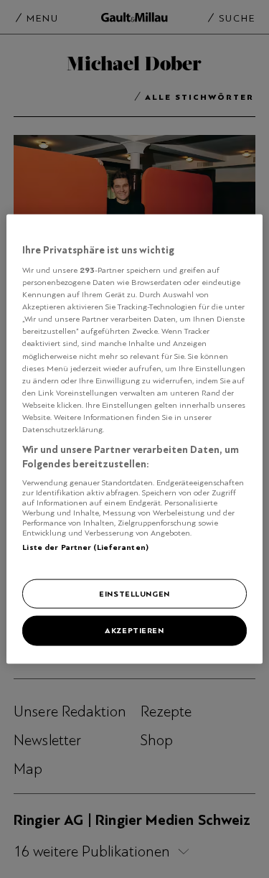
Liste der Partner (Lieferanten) (85, 547)
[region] (134, 439)
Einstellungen (134, 593)
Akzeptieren (134, 630)
